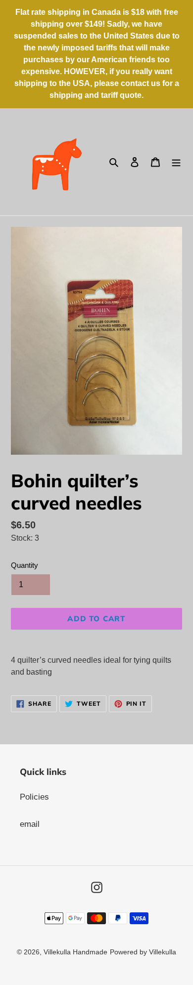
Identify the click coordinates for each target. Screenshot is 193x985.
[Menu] (176, 162)
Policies (34, 797)
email (30, 824)
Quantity (24, 565)
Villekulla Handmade (75, 952)
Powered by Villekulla (143, 952)
